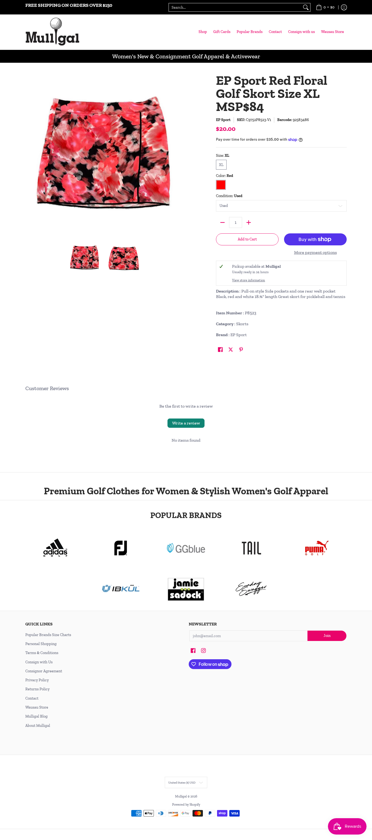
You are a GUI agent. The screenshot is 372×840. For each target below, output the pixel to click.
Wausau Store (36, 707)
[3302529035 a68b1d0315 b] (121, 548)
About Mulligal (37, 725)
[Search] (305, 7)
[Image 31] (121, 589)
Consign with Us (39, 662)
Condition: (229, 196)
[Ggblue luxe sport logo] (186, 548)
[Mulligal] (52, 32)
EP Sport (223, 120)
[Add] (248, 222)
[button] (220, 349)
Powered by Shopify (186, 804)
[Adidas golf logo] (55, 548)
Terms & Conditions (41, 653)
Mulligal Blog (36, 716)
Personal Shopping (41, 644)
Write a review (186, 423)
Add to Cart (247, 239)
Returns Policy (37, 689)
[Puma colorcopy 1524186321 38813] (317, 548)
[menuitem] (325, 7)
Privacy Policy (37, 680)
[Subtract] (222, 222)
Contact (31, 698)
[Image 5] (251, 588)
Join (327, 635)
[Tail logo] (251, 548)
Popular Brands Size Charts (48, 635)
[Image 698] (186, 589)
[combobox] (235, 7)
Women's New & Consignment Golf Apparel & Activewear (186, 56)
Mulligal (181, 796)
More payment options (315, 252)
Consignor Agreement (43, 671)
